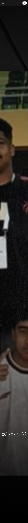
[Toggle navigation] (3, 3)
